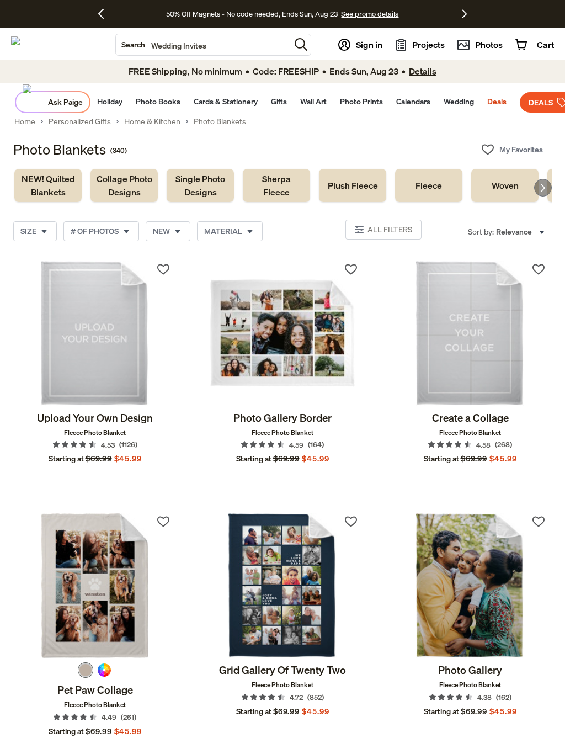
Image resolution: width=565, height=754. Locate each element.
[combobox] (203, 44)
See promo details (369, 14)
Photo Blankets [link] (220, 121)
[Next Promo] (464, 13)
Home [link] (24, 121)
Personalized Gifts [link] (80, 121)
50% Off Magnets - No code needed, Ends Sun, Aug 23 (252, 14)
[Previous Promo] (105, 14)
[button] (301, 44)
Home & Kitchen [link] (152, 121)
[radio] (85, 670)
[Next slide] (543, 188)
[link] (48, 185)
